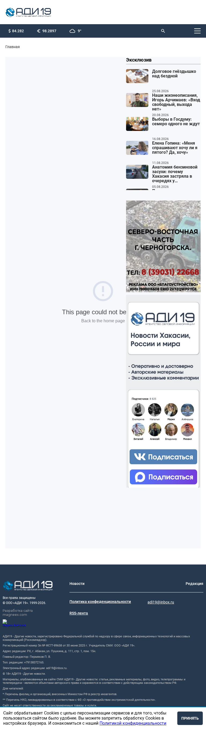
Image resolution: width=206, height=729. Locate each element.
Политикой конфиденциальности (133, 723)
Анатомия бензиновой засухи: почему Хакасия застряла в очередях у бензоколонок (174, 174)
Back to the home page (103, 321)
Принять (190, 718)
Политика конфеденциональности (100, 601)
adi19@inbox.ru (161, 602)
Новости (76, 583)
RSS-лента (78, 613)
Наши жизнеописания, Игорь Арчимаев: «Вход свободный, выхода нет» (176, 102)
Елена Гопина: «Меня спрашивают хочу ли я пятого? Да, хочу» (174, 148)
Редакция (194, 583)
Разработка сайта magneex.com (18, 613)
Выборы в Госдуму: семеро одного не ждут (176, 121)
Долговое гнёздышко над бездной (174, 73)
